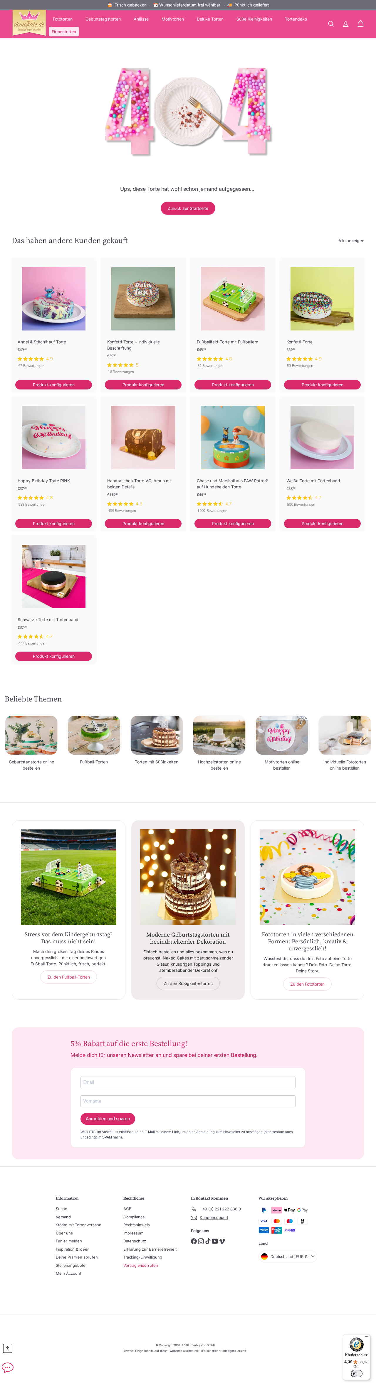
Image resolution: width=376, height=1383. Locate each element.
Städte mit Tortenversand (78, 1224)
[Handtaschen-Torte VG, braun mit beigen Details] (143, 457)
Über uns (64, 1233)
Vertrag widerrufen (140, 1265)
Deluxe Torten (210, 18)
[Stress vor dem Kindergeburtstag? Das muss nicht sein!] (68, 877)
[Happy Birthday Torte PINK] (53, 454)
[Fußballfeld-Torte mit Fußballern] (233, 315)
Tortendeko (296, 18)
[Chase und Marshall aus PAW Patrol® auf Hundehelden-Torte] (233, 457)
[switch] (356, 1373)
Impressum (133, 1233)
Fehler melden (69, 1241)
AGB (127, 1208)
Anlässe (141, 18)
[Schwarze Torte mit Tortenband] (53, 593)
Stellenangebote (70, 1265)
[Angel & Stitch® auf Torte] (53, 315)
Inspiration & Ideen (73, 1249)
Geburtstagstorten (103, 18)
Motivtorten (173, 18)
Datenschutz (134, 1241)
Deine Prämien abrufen (77, 1257)
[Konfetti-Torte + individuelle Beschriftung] (143, 318)
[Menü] (366, 1337)
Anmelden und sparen (108, 1118)
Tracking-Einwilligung (142, 1257)
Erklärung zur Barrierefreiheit (150, 1249)
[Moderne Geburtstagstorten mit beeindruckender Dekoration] (188, 877)
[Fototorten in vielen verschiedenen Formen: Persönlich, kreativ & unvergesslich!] (307, 877)
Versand (63, 1217)
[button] (7, 1348)
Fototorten (63, 18)
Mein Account (68, 1273)
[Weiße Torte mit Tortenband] (322, 454)
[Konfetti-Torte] (322, 315)
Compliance (134, 1217)
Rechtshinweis (136, 1224)
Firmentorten (64, 31)
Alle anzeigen (351, 240)
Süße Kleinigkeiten (254, 18)
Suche (61, 1208)
